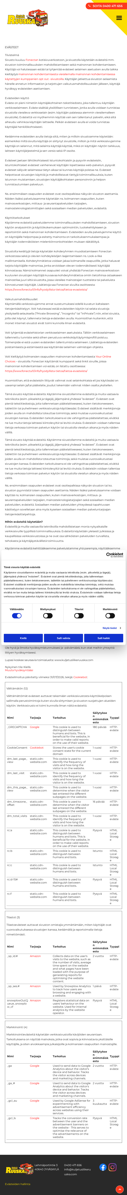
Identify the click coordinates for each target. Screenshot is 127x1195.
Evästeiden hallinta (17, 1184)
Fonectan (32, 59)
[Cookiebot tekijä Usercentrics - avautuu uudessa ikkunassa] (108, 555)
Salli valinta (63, 638)
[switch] (48, 615)
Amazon (35, 956)
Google (34, 727)
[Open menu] (119, 17)
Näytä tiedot (110, 628)
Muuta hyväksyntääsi (19, 670)
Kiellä (23, 638)
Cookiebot (80, 677)
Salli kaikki (104, 638)
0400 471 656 (73, 1165)
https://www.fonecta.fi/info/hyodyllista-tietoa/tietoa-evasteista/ (46, 289)
